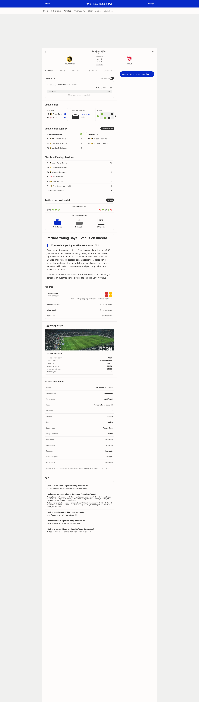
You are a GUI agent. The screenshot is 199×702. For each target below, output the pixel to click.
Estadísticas (92, 71)
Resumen (49, 71)
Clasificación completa (55, 190)
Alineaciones (76, 71)
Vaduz (103, 278)
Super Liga (108, 393)
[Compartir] (153, 52)
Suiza (110, 422)
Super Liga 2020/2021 (99, 51)
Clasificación (108, 71)
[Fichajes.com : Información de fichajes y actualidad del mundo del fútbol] (99, 3)
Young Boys (92, 278)
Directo (62, 71)
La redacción (54, 468)
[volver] (46, 52)
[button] (46, 4)
